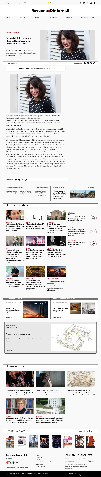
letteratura (50, 248)
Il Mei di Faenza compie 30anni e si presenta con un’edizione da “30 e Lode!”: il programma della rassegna (35, 254)
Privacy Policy (40, 464)
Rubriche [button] (22, 17)
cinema (28, 222)
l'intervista (9, 278)
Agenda (36, 17)
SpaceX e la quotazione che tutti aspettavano (13, 310)
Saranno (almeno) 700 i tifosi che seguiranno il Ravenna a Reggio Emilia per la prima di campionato (20, 393)
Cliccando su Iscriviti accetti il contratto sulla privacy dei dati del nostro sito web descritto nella (76, 466)
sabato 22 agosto (11, 191)
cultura (8, 416)
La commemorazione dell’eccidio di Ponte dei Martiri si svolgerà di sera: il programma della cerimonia (50, 420)
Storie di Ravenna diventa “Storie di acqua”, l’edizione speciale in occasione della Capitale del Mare (56, 228)
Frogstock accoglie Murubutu (26, 193)
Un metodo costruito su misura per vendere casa (60, 310)
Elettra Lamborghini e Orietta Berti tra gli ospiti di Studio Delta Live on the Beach (41, 194)
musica (28, 248)
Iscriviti (91, 461)
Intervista (9, 222)
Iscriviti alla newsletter (88, 17)
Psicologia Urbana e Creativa (44, 389)
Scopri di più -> (91, 187)
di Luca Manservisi (73, 223)
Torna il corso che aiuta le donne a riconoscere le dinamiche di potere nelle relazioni (49, 393)
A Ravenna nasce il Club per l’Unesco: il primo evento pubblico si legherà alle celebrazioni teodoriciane (19, 420)
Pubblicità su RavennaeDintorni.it (45, 462)
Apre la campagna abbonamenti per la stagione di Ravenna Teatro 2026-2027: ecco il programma (35, 284)
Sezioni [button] (8, 17)
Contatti (38, 455)
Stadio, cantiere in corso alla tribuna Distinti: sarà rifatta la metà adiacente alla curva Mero (61, 195)
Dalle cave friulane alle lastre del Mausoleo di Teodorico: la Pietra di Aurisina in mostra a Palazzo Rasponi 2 (81, 393)
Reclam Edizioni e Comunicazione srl (17, 467)
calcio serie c (10, 389)
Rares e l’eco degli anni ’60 (11, 193)
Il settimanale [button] (53, 17)
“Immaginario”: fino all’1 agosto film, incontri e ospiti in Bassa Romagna (35, 226)
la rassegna (50, 222)
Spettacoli (29, 278)
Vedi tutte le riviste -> (87, 431)
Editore (38, 460)
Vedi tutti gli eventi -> (42, 187)
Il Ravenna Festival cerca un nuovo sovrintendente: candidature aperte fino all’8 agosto (56, 286)
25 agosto (39, 416)
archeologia (70, 389)
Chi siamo (39, 457)
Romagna (69, 17)
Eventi (7, 248)
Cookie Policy (77, 475)
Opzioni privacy (40, 466)
